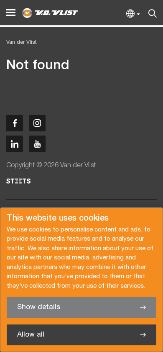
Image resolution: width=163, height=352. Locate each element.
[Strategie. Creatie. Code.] (18, 181)
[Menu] (10, 12)
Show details (38, 307)
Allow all (30, 335)
